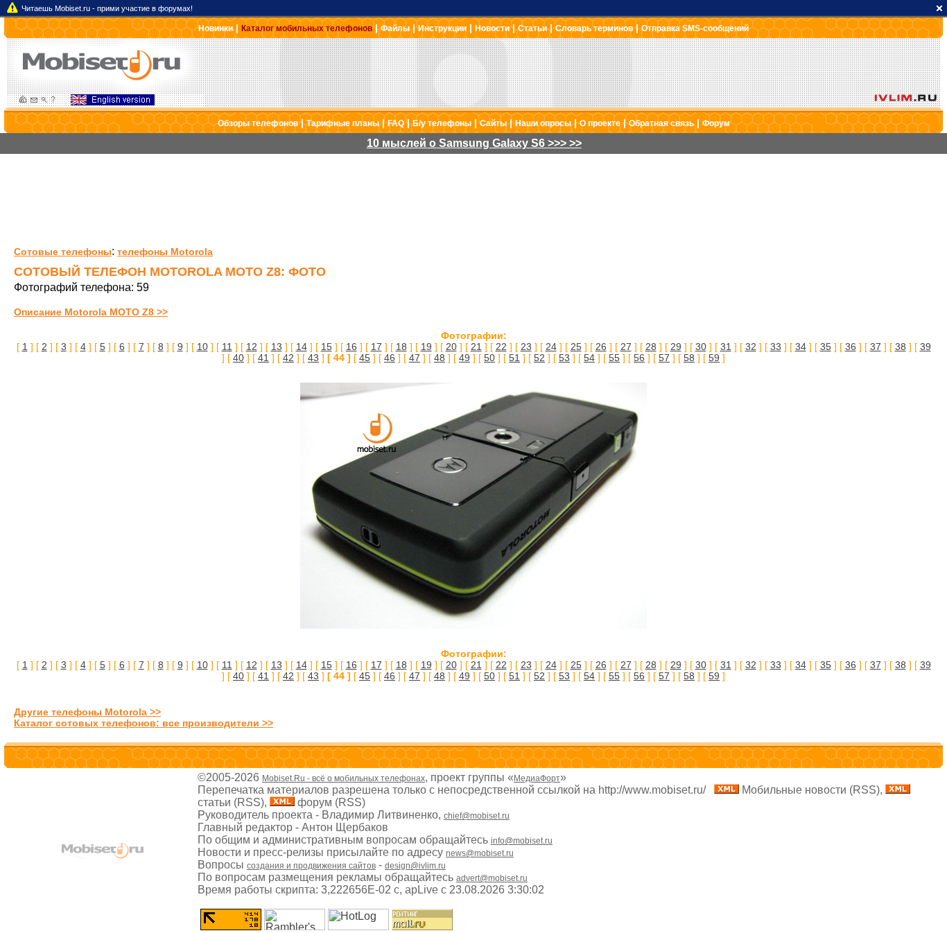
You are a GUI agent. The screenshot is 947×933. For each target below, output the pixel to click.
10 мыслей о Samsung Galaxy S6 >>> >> (474, 143)
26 (601, 346)
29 (675, 346)
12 (251, 346)
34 (800, 346)
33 (775, 346)
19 (426, 346)
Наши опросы (543, 123)
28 (651, 346)
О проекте (600, 123)
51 (514, 357)
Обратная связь (661, 123)
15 (326, 346)
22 (501, 346)
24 (551, 346)
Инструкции (442, 28)
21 (476, 346)
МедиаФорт (537, 778)
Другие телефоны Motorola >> (87, 711)
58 (689, 357)
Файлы (395, 28)
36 (850, 346)
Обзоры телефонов (258, 123)
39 (925, 346)
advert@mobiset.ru (492, 878)
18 (401, 346)
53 (564, 357)
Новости (492, 28)
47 (414, 357)
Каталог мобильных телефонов (306, 28)
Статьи (532, 28)
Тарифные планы (342, 123)
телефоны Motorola (165, 251)
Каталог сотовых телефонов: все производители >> (143, 723)
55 (614, 357)
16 (351, 346)
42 (288, 357)
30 (700, 346)
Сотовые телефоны (63, 251)
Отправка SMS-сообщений (695, 28)
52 (539, 357)
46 (389, 357)
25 (576, 346)
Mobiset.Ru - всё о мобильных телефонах (343, 778)
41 (263, 357)
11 (227, 346)
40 (238, 357)
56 (639, 357)
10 (202, 346)
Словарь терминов (594, 28)
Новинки (215, 28)
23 (526, 346)
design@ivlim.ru (415, 866)
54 (589, 357)
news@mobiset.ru (480, 853)
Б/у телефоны (441, 123)
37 (875, 346)
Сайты (493, 123)
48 (439, 357)
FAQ (396, 123)
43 (313, 357)
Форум (716, 123)
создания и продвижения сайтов (311, 866)
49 (464, 357)
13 (276, 346)
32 (750, 346)
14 (301, 346)
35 (825, 346)
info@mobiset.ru (522, 841)
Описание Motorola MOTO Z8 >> (91, 311)
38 (900, 346)
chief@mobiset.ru (477, 816)
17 (376, 346)
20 (451, 346)
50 (489, 357)
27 (626, 346)
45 (364, 357)
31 (725, 346)
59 (714, 357)
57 (664, 357)
